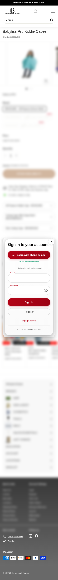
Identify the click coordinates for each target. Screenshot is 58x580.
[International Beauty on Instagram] (30, 536)
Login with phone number (31, 255)
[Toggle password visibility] (46, 290)
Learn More (38, 2)
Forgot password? (28, 320)
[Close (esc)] (51, 241)
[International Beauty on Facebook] (36, 536)
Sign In (29, 302)
